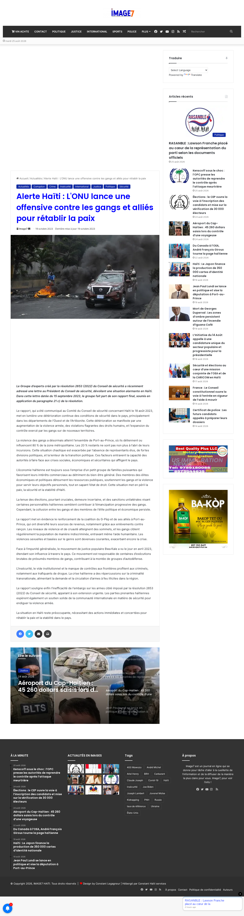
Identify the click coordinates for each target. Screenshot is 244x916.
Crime (52, 186)
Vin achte (22, 31)
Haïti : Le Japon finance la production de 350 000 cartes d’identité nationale (209, 270)
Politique (59, 31)
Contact (40, 31)
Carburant (159, 773)
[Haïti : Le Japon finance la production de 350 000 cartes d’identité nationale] (179, 269)
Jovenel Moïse (157, 793)
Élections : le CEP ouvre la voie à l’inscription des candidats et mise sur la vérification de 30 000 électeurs (210, 205)
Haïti (166, 780)
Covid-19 (153, 780)
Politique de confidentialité (205, 889)
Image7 (23, 228)
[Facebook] (198, 789)
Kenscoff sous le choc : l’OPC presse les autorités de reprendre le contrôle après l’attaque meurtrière (209, 179)
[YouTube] (207, 789)
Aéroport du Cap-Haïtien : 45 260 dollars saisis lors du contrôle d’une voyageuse (209, 229)
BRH (146, 773)
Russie (158, 799)
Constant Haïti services (152, 883)
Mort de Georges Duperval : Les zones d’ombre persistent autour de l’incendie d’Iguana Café (207, 317)
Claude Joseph (135, 780)
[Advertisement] (39, 107)
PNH (146, 799)
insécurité (132, 786)
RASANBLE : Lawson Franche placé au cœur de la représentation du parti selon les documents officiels (198, 150)
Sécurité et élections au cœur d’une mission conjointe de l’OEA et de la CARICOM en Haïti (209, 371)
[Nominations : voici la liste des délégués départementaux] (93, 790)
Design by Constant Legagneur (101, 883)
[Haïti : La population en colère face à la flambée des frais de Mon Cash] (93, 768)
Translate (196, 74)
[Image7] (122, 13)
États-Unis (132, 812)
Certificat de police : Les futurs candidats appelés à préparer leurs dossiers (210, 416)
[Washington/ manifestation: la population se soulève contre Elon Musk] (111, 790)
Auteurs (228, 889)
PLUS (145, 31)
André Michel (154, 767)
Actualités (36, 178)
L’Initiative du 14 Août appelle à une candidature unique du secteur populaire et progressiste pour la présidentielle (209, 345)
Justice (76, 31)
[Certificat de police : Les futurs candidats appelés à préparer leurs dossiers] (179, 415)
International (97, 31)
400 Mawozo (134, 767)
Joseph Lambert (135, 793)
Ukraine (155, 806)
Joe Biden (148, 786)
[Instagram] (212, 789)
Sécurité (124, 186)
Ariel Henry (133, 773)
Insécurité (65, 186)
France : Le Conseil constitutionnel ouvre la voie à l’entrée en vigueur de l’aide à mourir (210, 394)
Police (132, 31)
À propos (170, 889)
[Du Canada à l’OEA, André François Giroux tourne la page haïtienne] (179, 251)
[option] (85, 685)
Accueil (23, 178)
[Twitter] (203, 789)
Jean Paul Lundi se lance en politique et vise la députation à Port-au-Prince (57, 686)
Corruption (39, 186)
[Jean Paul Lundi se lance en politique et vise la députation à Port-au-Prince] (179, 291)
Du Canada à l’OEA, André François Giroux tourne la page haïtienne (210, 250)
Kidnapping (133, 799)
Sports (117, 31)
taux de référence (136, 806)
